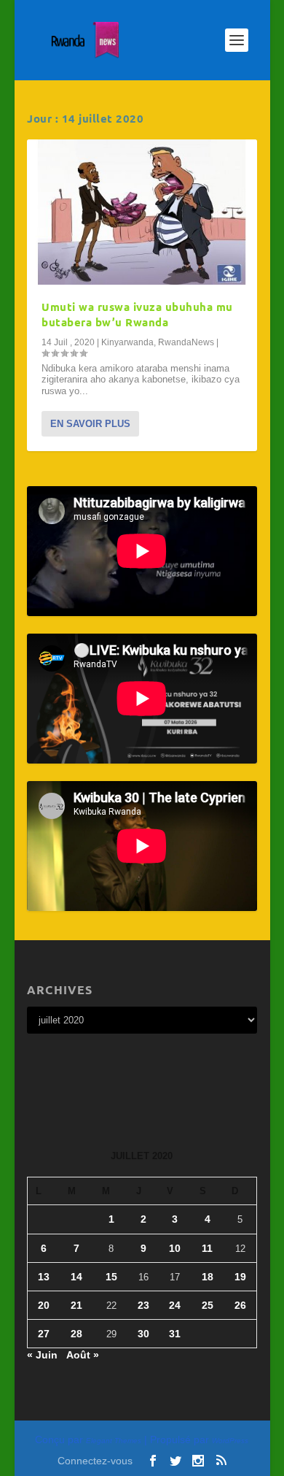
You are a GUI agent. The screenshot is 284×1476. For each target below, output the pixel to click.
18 (207, 1277)
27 (44, 1333)
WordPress (230, 1441)
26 (240, 1305)
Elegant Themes (113, 1441)
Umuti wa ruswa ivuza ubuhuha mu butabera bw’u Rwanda (137, 314)
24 (175, 1305)
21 (76, 1305)
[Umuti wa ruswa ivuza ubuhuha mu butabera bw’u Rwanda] (142, 212)
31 (175, 1333)
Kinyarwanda (127, 342)
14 (76, 1277)
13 (44, 1277)
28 (76, 1333)
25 (207, 1305)
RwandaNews (186, 342)
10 (175, 1248)
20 (44, 1305)
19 (240, 1277)
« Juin (42, 1355)
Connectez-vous (95, 1461)
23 (143, 1305)
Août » (82, 1355)
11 (207, 1248)
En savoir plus (90, 423)
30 (143, 1333)
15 (111, 1277)
